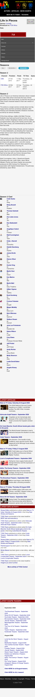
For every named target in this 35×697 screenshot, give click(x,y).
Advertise (8, 679)
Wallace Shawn (12, 319)
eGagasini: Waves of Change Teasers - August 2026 (17, 664)
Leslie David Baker (13, 361)
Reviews (3, 46)
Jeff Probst (10, 343)
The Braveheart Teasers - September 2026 (14, 478)
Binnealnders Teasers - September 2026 (17, 619)
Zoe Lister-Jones (12, 217)
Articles (3, 50)
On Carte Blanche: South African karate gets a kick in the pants (17, 427)
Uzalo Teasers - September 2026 (11, 437)
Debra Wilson (11, 331)
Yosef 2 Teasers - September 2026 (15, 630)
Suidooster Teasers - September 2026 (17, 632)
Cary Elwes (10, 337)
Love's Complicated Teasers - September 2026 (16, 458)
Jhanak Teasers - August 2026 (14, 650)
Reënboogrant (5, 546)
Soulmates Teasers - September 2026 (17, 617)
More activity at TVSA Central (17, 567)
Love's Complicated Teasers (10, 558)
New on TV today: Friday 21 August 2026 (14, 449)
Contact (14, 679)
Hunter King (11, 265)
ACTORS (7, 11)
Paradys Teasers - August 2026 (14, 648)
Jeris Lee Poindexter (14, 325)
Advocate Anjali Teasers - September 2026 (14, 414)
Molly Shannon (12, 355)
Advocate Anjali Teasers (8, 524)
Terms (33, 679)
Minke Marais (5, 550)
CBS (2, 79)
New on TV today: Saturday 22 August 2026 (15, 403)
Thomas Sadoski (12, 211)
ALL (3, 68)
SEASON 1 (12, 68)
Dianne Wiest (11, 259)
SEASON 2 (23, 68)
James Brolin (11, 253)
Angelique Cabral (13, 229)
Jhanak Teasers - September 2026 (15, 621)
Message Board (5, 60)
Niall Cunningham (13, 235)
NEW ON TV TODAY (13, 15)
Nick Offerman (11, 313)
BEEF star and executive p (9, 518)
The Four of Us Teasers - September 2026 (16, 627)
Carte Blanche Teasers (19, 531)
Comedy (8, 24)
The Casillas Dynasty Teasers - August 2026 (17, 645)
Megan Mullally (12, 307)
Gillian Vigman (12, 289)
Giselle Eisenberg (13, 247)
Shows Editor (5, 510)
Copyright (21, 679)
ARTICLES (15, 11)
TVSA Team (4, 516)
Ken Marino (11, 277)
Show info (3, 43)
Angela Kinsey (12, 367)
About (2, 679)
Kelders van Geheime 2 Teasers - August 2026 (15, 655)
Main (2, 39)
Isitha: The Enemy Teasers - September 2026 (15, 468)
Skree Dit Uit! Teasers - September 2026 (13, 497)
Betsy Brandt (11, 205)
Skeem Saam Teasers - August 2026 (16, 652)
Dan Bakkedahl (12, 223)
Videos (3, 57)
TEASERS (24, 15)
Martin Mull (10, 283)
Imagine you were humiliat (9, 563)
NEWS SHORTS (25, 11)
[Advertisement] (17, 181)
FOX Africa (13, 25)
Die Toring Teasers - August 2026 (15, 661)
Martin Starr (11, 271)
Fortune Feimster (12, 301)
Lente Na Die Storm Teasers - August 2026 (16, 640)
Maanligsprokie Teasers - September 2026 (16, 623)
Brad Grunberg (12, 295)
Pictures (3, 53)
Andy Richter (11, 349)
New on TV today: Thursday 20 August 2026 (15, 487)
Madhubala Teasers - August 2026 (15, 643)
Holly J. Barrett (12, 241)
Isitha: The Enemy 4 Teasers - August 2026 (16, 658)
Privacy (27, 679)
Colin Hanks (11, 199)
